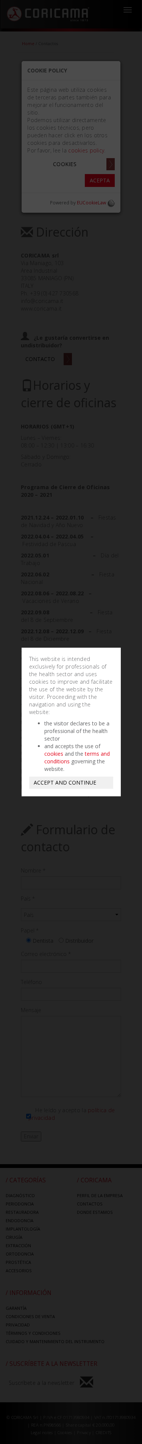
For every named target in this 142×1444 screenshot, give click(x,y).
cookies (53, 753)
